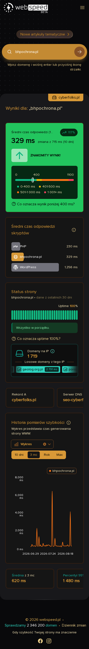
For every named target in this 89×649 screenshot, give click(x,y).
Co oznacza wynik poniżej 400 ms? (46, 204)
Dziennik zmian (74, 625)
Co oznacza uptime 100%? (39, 339)
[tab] (19, 454)
